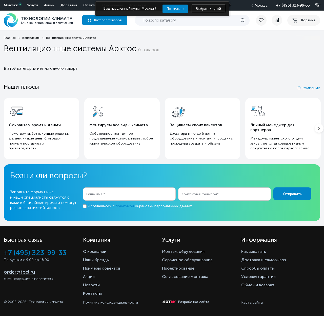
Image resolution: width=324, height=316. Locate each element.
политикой (125, 206)
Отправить (292, 194)
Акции (49, 5)
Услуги (32, 5)
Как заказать (253, 251)
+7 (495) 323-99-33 (293, 5)
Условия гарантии (258, 276)
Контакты (92, 293)
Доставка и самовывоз (263, 259)
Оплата (89, 5)
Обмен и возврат (257, 285)
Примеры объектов (101, 268)
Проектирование (178, 268)
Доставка (68, 5)
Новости (91, 285)
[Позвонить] (314, 5)
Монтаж (11, 5)
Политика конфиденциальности (110, 302)
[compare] (277, 20)
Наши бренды (96, 259)
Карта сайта (252, 302)
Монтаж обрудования (183, 251)
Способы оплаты (258, 268)
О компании (308, 87)
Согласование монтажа (185, 276)
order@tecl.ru (19, 272)
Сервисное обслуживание (187, 259)
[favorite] (264, 20)
